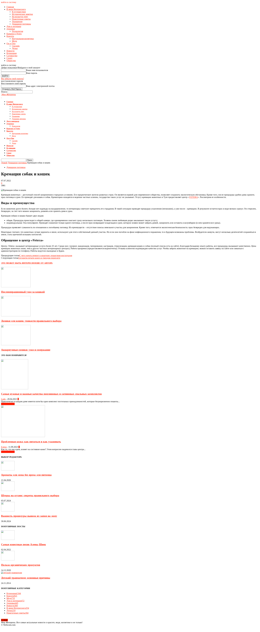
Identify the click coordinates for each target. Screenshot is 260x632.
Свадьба (16, 46)
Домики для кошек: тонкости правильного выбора (31, 320)
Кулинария (11, 53)
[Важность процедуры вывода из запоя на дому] (8, 511)
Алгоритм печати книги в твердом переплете (39, 258)
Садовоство (11, 56)
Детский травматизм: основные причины (25, 577)
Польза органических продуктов (20, 564)
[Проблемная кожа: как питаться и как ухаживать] (23, 436)
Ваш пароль (31, 73)
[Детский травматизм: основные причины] (11, 572)
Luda (3, 399)
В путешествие (19, 12)
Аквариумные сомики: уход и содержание (25, 349)
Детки (15, 48)
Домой (4, 163)
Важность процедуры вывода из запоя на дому (29, 516)
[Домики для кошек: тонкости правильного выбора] (16, 315)
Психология (17, 31)
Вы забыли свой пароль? (12, 78)
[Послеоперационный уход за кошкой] (16, 286)
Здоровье (10, 29)
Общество (11, 60)
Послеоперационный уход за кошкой (23, 291)
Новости (10, 51)
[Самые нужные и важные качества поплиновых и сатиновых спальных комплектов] (14, 388)
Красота (10, 36)
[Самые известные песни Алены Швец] (8, 539)
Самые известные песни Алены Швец (23, 544)
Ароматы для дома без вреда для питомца (26, 474)
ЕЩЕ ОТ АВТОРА (44, 263)
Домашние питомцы (21, 24)
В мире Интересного (16, 9)
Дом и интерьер (13, 26)
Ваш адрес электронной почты (40, 86)
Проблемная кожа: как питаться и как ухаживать (31, 441)
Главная (10, 7)
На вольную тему (20, 16)
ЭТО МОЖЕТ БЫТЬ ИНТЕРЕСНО (18, 263)
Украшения (17, 21)
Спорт (9, 58)
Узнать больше (8, 404)
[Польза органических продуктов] (8, 559)
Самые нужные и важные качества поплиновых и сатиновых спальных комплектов (51, 393)
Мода (14, 41)
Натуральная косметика (23, 38)
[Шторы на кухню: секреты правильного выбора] (8, 490)
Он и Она (10, 43)
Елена (4, 447)
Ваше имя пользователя (37, 70)
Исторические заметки (22, 14)
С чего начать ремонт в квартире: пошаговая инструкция (45, 255)
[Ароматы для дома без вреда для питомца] (8, 470)
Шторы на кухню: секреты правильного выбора (30, 495)
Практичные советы (21, 19)
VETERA (193, 197)
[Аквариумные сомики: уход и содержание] (16, 344)
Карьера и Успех (14, 34)
